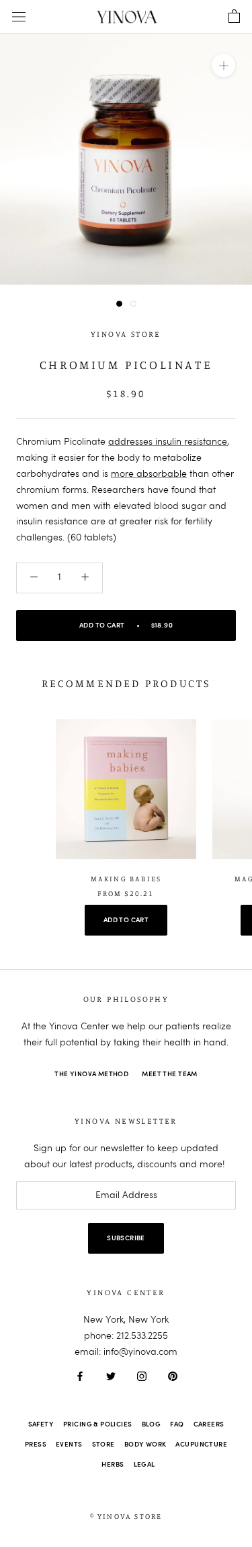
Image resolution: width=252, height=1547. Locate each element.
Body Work (145, 1444)
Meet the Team (169, 1074)
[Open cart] (234, 16)
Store (103, 1444)
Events (69, 1444)
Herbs (112, 1464)
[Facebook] (80, 1376)
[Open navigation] (19, 17)
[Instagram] (141, 1376)
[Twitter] (111, 1376)
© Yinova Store (126, 1516)
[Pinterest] (172, 1376)
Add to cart (126, 920)
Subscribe (126, 1238)
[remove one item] (34, 578)
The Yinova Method (91, 1074)
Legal (144, 1464)
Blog (151, 1424)
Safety (41, 1424)
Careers (209, 1424)
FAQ (176, 1424)
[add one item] (85, 578)
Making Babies (126, 878)
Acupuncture (201, 1444)
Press (35, 1444)
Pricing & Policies (97, 1424)
